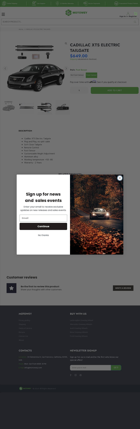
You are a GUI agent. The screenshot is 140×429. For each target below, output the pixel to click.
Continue (43, 226)
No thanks (43, 235)
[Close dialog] (119, 178)
